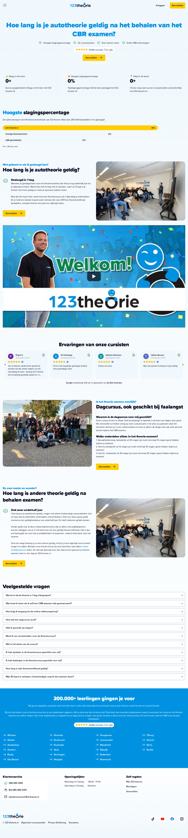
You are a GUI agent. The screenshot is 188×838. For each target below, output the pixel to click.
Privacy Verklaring (57, 822)
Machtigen (131, 786)
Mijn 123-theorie (134, 781)
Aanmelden (177, 5)
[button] (183, 365)
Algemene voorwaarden (33, 822)
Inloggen (160, 5)
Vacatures (74, 822)
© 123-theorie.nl (10, 822)
